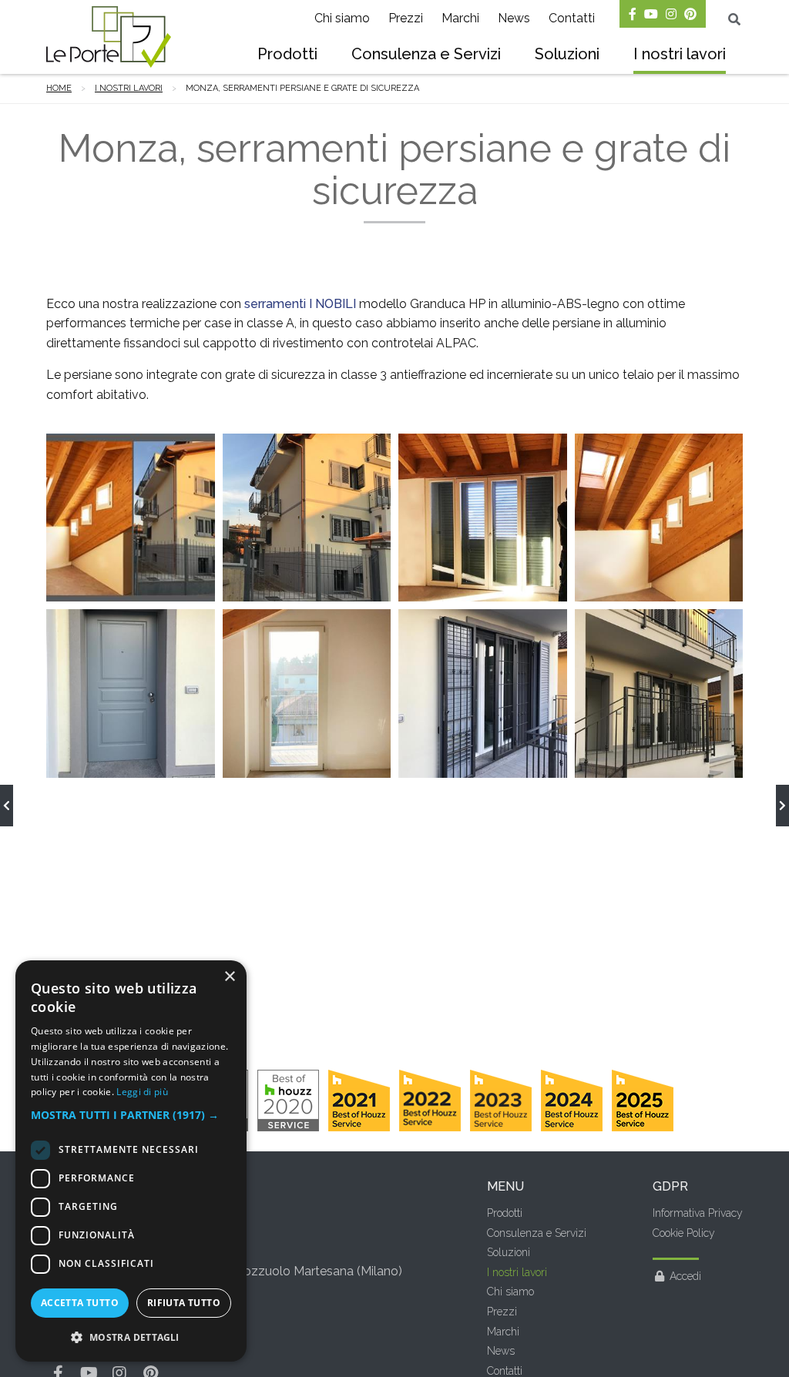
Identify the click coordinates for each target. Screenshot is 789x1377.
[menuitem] (287, 55)
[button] (131, 1115)
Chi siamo (342, 18)
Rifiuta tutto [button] (183, 1302)
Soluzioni (567, 54)
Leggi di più (142, 1091)
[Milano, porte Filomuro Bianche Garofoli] (6, 805)
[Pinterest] (690, 14)
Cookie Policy (684, 1233)
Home (59, 88)
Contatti (572, 18)
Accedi (685, 1276)
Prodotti (287, 54)
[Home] (108, 37)
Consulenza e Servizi (426, 54)
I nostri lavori (679, 54)
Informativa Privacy (698, 1213)
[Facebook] (632, 14)
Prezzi (405, 18)
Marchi (460, 18)
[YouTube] (651, 14)
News (514, 18)
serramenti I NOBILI (300, 304)
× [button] (229, 977)
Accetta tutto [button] (80, 1302)
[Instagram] (671, 14)
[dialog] (131, 1161)
